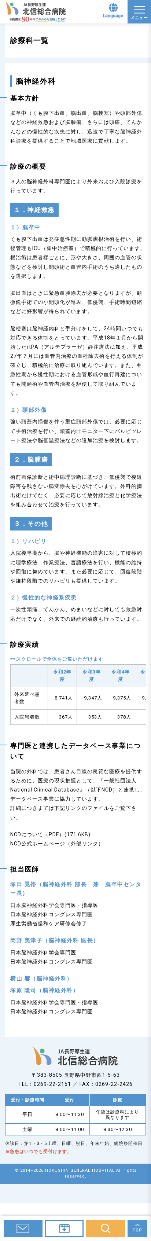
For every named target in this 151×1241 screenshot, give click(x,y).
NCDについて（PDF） (37, 834)
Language (113, 15)
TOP (137, 1230)
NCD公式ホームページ (37, 844)
